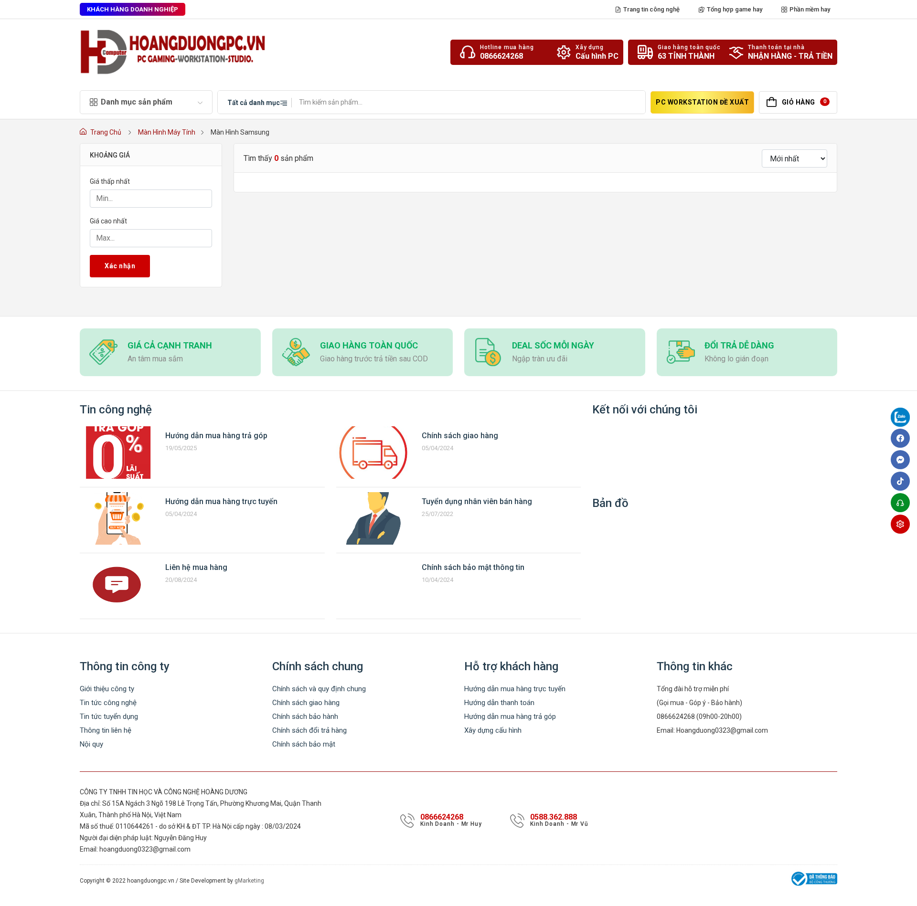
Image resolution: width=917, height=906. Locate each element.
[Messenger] (903, 459)
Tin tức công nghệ (108, 702)
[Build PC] (903, 524)
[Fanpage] (903, 419)
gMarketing (249, 880)
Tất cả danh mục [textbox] (253, 102)
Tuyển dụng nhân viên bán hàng (477, 501)
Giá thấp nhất (110, 181)
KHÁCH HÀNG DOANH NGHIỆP (132, 9)
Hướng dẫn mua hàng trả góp (216, 435)
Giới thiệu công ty (107, 689)
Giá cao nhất (108, 221)
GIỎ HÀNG (804, 102)
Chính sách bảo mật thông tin (473, 567)
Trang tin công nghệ (651, 9)
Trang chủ (106, 132)
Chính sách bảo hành (305, 716)
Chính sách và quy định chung (319, 689)
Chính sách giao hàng (460, 435)
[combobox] (255, 102)
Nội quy (91, 744)
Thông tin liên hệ (105, 730)
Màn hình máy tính (166, 132)
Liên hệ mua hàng (196, 567)
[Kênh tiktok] (903, 481)
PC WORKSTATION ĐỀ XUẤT (702, 102)
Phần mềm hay (809, 9)
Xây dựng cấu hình (493, 730)
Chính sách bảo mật (303, 744)
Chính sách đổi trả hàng (309, 730)
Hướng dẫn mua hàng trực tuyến (221, 501)
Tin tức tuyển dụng (109, 716)
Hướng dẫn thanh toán (499, 702)
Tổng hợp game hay (734, 9)
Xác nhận (120, 266)
